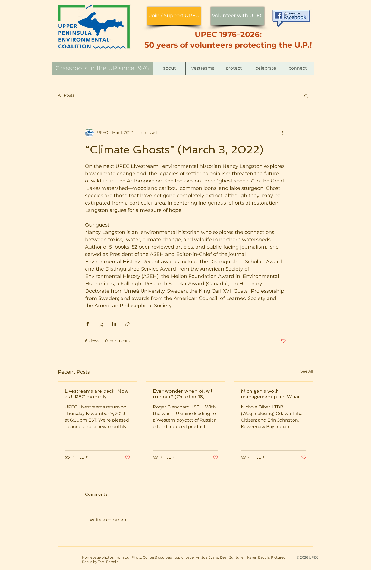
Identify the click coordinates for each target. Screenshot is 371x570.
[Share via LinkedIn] (114, 324)
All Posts (66, 95)
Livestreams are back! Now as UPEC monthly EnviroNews (96, 393)
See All (306, 371)
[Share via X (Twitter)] (100, 324)
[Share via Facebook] (87, 324)
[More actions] (282, 132)
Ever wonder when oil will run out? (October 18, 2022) (183, 393)
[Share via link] (127, 324)
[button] (169, 68)
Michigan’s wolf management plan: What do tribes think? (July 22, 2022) (270, 393)
